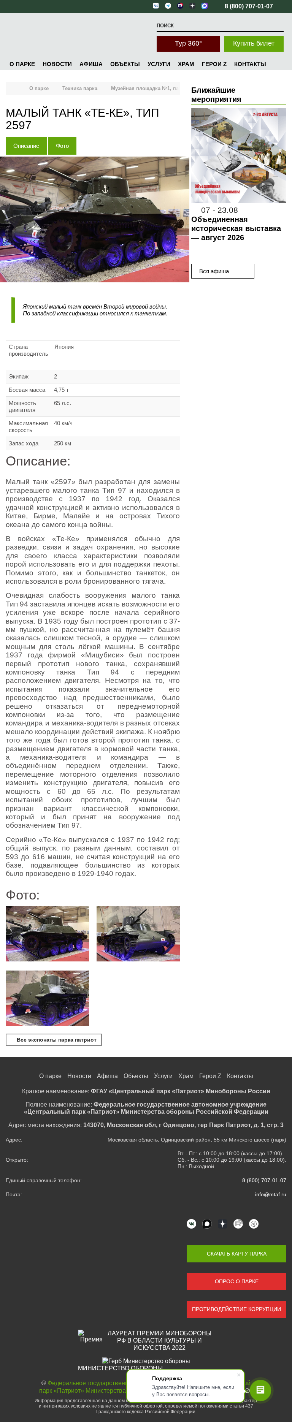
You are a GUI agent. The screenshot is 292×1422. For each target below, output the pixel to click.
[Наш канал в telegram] (254, 1224)
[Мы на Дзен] (222, 1224)
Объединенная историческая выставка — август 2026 (236, 228)
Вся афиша (214, 271)
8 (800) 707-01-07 (264, 1180)
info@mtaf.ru (270, 1194)
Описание (26, 146)
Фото (62, 146)
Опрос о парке (237, 1281)
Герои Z (214, 64)
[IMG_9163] (47, 999)
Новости (57, 64)
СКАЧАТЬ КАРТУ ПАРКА (237, 1254)
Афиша (91, 64)
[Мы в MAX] (207, 1224)
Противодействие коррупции (236, 1309)
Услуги (159, 64)
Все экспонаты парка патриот (56, 1040)
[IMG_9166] (47, 934)
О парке (22, 64)
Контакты (250, 64)
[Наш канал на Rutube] (238, 1224)
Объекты (125, 64)
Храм (186, 64)
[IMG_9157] (138, 934)
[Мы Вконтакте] (191, 1224)
